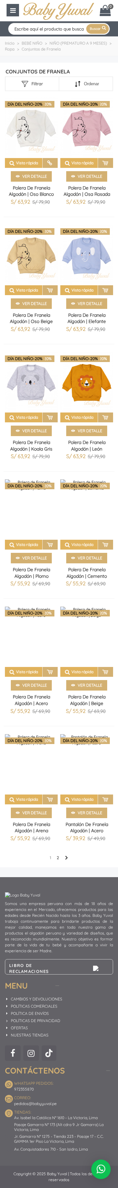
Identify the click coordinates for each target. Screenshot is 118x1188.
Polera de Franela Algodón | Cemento (87, 573)
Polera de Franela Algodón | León (87, 445)
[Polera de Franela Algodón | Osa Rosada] (86, 128)
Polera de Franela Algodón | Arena (31, 827)
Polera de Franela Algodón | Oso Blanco (31, 191)
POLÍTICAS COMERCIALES (34, 1006)
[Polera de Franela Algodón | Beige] (86, 637)
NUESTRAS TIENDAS (30, 1035)
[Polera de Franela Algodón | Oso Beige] (31, 255)
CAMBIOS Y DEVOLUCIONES (36, 999)
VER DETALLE (34, 176)
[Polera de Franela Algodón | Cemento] (86, 509)
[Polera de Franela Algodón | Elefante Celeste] (86, 255)
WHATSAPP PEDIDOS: (33, 1083)
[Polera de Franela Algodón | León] (86, 382)
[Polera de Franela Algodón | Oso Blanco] (31, 128)
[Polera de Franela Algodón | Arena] (31, 764)
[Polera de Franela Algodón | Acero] (31, 637)
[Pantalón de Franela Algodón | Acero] (86, 764)
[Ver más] (50, 163)
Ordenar (91, 83)
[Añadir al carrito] (105, 163)
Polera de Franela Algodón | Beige (87, 700)
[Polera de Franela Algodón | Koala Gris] (31, 382)
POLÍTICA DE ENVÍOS (30, 1013)
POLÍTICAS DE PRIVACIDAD (35, 1020)
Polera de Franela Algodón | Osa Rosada (87, 191)
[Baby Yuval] (59, 10)
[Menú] (13, 10)
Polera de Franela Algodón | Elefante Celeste (87, 321)
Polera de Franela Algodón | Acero (31, 700)
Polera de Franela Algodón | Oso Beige (31, 318)
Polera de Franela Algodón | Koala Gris (31, 445)
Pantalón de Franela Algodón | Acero (87, 827)
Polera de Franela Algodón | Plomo (31, 573)
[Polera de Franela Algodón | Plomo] (31, 509)
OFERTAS (19, 1027)
